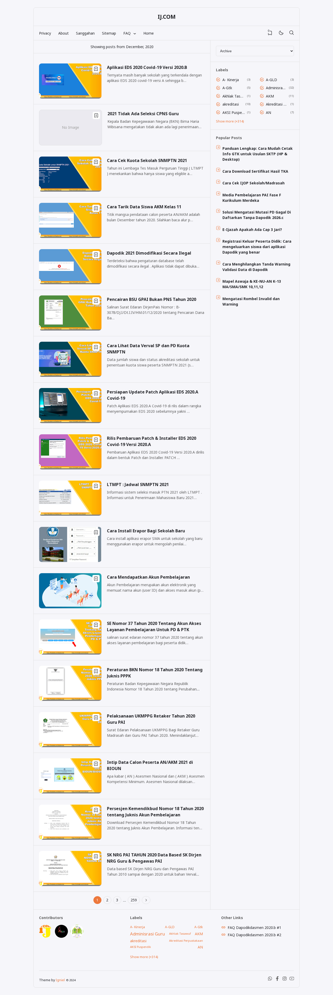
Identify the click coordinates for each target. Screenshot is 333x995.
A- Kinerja (230, 79)
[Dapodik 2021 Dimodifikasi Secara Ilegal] (70, 282)
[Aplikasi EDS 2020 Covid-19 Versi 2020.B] (70, 97)
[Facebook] (277, 980)
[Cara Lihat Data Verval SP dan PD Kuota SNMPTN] (70, 375)
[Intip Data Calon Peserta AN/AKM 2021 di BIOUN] (70, 792)
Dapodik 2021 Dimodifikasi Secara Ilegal (149, 253)
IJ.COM (167, 16)
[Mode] (281, 33)
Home (148, 33)
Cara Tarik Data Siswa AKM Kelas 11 (144, 207)
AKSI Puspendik (233, 112)
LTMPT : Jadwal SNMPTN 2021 (138, 484)
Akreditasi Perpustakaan (277, 104)
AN (268, 112)
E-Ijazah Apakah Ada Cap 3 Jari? (252, 229)
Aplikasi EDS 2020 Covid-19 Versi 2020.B (147, 67)
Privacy (45, 33)
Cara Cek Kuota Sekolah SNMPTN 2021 (147, 160)
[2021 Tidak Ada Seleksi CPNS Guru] (70, 143)
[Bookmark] (96, 69)
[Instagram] (284, 980)
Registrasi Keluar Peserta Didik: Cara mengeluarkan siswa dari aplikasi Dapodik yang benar (256, 247)
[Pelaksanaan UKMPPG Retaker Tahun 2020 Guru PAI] (70, 745)
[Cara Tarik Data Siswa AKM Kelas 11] (70, 236)
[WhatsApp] (270, 980)
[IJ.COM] (45, 936)
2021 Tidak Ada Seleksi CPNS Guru (143, 114)
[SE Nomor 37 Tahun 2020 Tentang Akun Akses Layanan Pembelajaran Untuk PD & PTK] (70, 653)
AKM (270, 96)
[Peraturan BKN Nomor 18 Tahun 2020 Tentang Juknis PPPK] (70, 699)
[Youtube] (292, 980)
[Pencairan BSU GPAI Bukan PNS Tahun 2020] (70, 329)
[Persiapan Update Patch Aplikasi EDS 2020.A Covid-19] (70, 421)
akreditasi (230, 104)
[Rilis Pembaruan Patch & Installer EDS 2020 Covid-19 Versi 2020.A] (70, 468)
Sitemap (109, 33)
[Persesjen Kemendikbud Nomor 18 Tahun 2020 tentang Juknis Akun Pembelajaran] (70, 838)
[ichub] (77, 936)
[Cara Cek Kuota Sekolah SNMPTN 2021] (70, 190)
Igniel (60, 980)
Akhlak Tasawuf (233, 96)
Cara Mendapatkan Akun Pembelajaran (148, 577)
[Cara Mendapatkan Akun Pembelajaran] (70, 606)
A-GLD (271, 79)
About (63, 33)
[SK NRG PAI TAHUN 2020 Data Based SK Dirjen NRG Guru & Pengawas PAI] (70, 884)
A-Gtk (227, 87)
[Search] (291, 33)
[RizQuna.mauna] (61, 936)
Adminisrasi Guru (276, 87)
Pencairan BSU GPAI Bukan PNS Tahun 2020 (151, 299)
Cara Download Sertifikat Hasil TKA (255, 171)
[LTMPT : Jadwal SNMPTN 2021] (70, 514)
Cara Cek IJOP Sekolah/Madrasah (253, 182)
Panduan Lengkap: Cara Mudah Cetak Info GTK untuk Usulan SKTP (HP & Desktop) (257, 154)
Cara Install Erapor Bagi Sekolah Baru (146, 531)
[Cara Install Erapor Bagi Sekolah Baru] (70, 560)
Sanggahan (85, 33)
